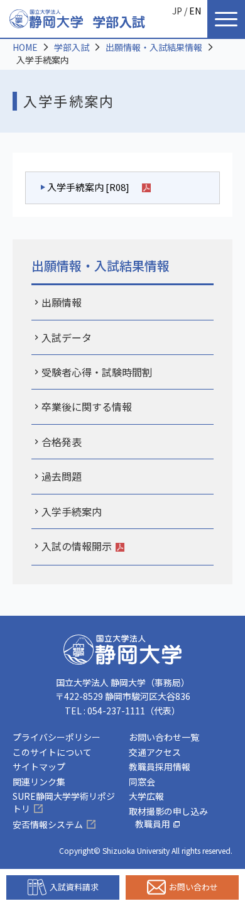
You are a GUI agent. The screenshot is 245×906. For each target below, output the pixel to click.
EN (195, 10)
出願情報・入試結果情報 (154, 47)
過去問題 (61, 476)
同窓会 (142, 781)
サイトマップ (39, 766)
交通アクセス (155, 752)
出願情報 (61, 302)
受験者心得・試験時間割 (96, 371)
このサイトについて (52, 752)
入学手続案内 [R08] (88, 187)
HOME (25, 47)
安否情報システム (48, 824)
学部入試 (118, 21)
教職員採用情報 (159, 766)
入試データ (66, 337)
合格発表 (61, 441)
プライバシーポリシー (57, 737)
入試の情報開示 (76, 546)
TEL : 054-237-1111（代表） (122, 710)
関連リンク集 (39, 781)
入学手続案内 (71, 511)
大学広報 (146, 796)
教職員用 (152, 823)
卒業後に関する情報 (86, 406)
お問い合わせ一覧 (164, 737)
